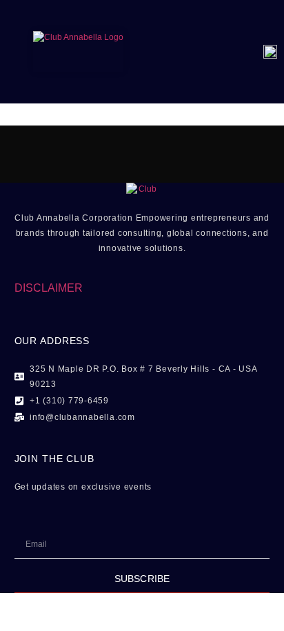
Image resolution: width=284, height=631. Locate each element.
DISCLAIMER (48, 288)
